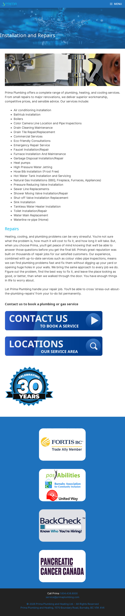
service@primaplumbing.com (62, 597)
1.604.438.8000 (69, 593)
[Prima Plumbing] (9, 4)
